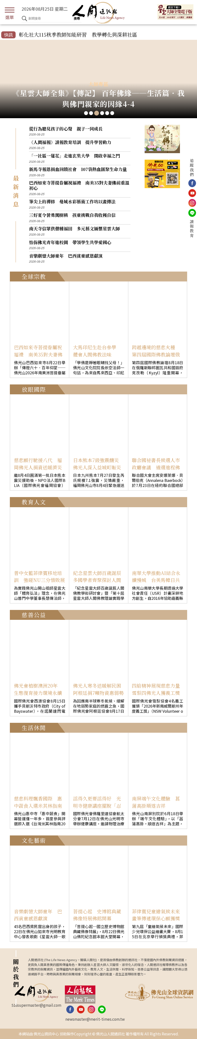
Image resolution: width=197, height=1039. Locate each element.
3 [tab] (96, 113)
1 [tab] (86, 113)
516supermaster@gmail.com (36, 1005)
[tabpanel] (98, 79)
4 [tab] (102, 113)
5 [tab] (107, 113)
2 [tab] (91, 113)
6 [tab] (112, 113)
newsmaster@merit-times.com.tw (95, 1019)
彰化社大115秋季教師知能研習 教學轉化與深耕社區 (78, 34)
